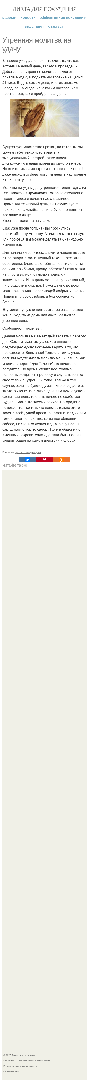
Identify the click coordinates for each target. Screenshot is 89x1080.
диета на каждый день (28, 452)
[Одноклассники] (61, 459)
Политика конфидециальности (20, 1066)
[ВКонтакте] (27, 459)
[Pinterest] (44, 459)
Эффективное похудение (63, 17)
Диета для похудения (45, 9)
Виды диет (34, 26)
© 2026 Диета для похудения (19, 1055)
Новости (28, 17)
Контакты (8, 1060)
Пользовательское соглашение (33, 1060)
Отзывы (55, 26)
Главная (9, 17)
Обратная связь (12, 1071)
